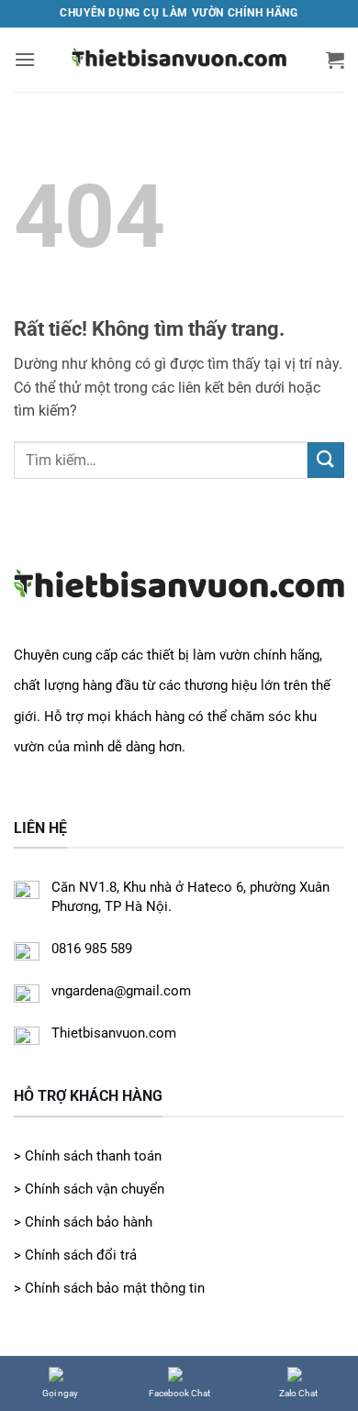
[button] (25, 59)
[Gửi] (326, 460)
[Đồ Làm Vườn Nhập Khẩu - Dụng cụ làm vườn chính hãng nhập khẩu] (179, 59)
